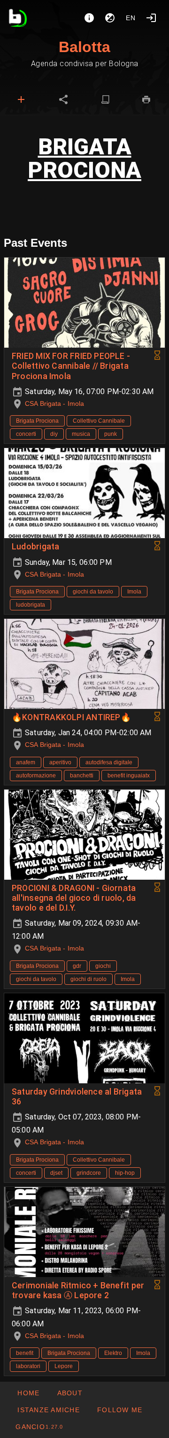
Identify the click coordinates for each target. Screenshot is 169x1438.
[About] (89, 18)
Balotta (84, 46)
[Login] (151, 18)
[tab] (21, 99)
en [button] (131, 18)
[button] (48, 1409)
